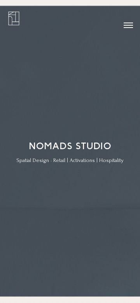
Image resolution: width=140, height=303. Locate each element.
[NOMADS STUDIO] (16, 16)
